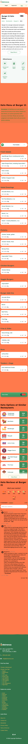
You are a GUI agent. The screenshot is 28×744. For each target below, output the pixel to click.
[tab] (6, 5)
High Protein (5, 679)
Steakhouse (5, 705)
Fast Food (5, 704)
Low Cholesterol (6, 683)
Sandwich (4, 700)
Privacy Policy (4, 725)
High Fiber (5, 684)
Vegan (4, 671)
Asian (3, 693)
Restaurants (9, 21)
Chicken (4, 706)
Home (3, 21)
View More (14, 477)
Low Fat (4, 682)
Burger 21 (16, 21)
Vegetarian (5, 672)
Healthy (4, 709)
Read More (14, 52)
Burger (4, 702)
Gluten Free (5, 676)
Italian (4, 695)
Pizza (3, 701)
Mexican (4, 694)
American (4, 697)
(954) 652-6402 (6, 655)
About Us (3, 718)
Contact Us (3, 720)
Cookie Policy (4, 730)
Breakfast (4, 708)
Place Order (5, 394)
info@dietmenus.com (8, 658)
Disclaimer (3, 723)
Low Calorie (5, 677)
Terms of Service (5, 728)
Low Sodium (5, 680)
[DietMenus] (5, 2)
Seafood (4, 698)
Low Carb (4, 675)
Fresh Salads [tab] (16, 144)
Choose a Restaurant (6, 667)
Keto (3, 673)
